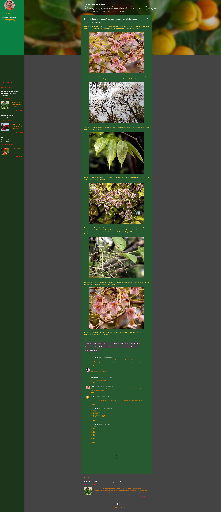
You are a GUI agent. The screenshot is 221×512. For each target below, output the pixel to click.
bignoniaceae (125, 343)
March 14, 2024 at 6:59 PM (105, 377)
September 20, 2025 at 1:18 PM (106, 408)
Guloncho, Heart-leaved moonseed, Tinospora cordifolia (103, 482)
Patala (117, 346)
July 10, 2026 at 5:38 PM (104, 424)
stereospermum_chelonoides (129, 346)
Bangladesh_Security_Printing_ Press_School (97, 343)
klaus (92, 396)
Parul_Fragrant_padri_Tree (106, 346)
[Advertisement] (159, 41)
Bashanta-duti (115, 343)
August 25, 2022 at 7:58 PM (105, 357)
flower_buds (88, 346)
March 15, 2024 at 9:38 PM (107, 386)
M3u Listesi (94, 413)
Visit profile (9, 20)
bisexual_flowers (135, 343)
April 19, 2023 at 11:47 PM (105, 369)
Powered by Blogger (124, 504)
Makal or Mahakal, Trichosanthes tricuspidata (7, 140)
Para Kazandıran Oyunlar (98, 415)
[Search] (163, 4)
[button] (148, 19)
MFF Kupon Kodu (96, 418)
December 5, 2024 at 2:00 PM (102, 396)
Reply (93, 365)
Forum (93, 428)
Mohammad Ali (95, 386)
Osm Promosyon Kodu (97, 416)
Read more (145, 496)
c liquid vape (122, 399)
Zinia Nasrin (94, 369)
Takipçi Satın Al (95, 412)
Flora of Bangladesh (95, 4)
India (95, 346)
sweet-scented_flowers (91, 350)
